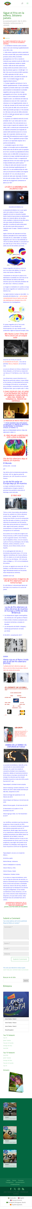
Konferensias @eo (15, 23)
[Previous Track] (9, 1004)
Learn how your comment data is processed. (16, 970)
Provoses (21, 1180)
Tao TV (5, 1038)
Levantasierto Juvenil (11, 21)
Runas (14, 1180)
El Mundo (7, 463)
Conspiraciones (15, 1184)
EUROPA (5, 576)
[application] (16, 1004)
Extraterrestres (20, 1182)
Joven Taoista (7, 1040)
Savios (8, 1180)
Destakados (6, 23)
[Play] (16, 1004)
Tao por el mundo (8, 1043)
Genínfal (5, 1048)
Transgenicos (9, 1182)
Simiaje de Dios (7, 1045)
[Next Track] (22, 1004)
